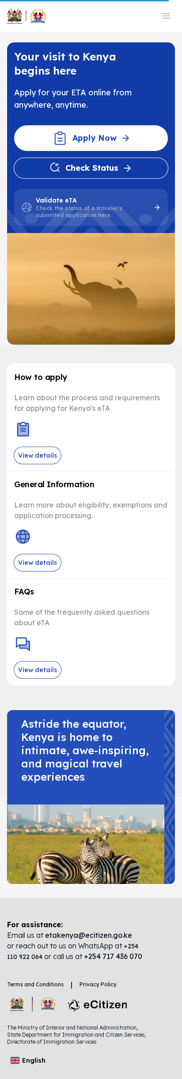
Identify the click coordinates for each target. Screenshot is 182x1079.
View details (37, 455)
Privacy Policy (98, 984)
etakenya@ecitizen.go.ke (88, 935)
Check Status (91, 168)
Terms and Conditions (35, 984)
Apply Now (94, 138)
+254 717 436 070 (113, 956)
